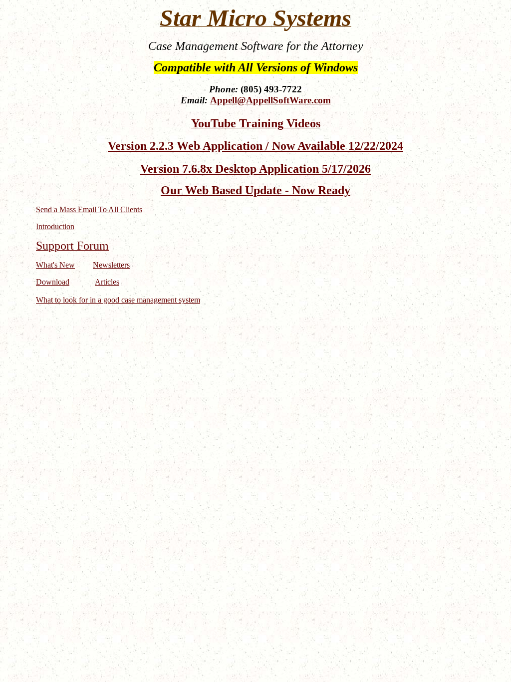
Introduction (55, 226)
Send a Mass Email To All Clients (89, 209)
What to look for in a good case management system (118, 300)
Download (52, 282)
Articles (107, 282)
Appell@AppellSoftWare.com (270, 100)
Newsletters (111, 265)
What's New (55, 265)
